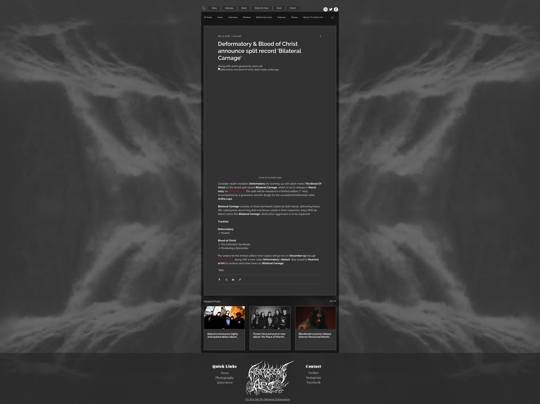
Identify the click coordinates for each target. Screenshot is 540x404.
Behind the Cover (264, 17)
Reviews (247, 17)
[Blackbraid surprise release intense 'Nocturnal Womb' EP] (315, 317)
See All (333, 301)
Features (282, 17)
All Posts (208, 17)
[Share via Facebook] (219, 279)
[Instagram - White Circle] (325, 9)
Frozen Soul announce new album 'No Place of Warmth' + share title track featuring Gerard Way (269, 335)
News (220, 17)
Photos (294, 17)
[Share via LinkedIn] (233, 279)
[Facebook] (336, 9)
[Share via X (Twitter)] (226, 279)
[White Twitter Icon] (331, 9)
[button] (332, 17)
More (305, 17)
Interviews (233, 17)
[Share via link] (240, 279)
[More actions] (320, 36)
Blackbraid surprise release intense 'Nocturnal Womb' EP (315, 335)
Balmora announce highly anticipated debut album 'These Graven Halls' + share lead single (224, 335)
